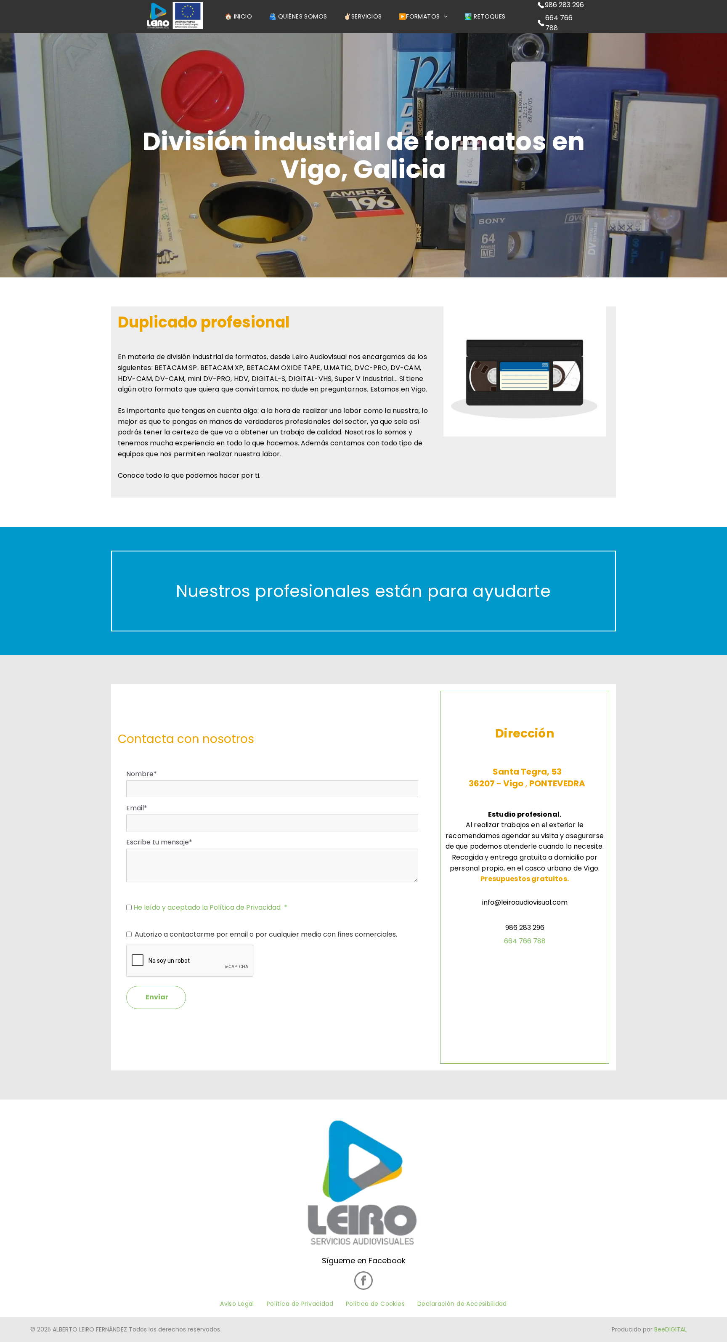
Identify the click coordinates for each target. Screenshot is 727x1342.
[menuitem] (238, 16)
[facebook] (363, 1281)
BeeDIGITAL (670, 1329)
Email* (136, 808)
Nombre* (141, 774)
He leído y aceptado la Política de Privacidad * (210, 907)
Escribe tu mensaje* (159, 842)
